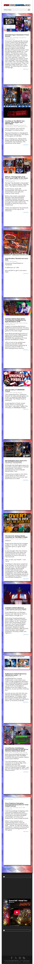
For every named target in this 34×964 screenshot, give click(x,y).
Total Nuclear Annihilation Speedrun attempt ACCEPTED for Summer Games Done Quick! (16, 749)
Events (20, 323)
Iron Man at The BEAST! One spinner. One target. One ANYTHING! (15, 122)
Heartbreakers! (9, 127)
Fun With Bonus (14, 960)
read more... (26, 69)
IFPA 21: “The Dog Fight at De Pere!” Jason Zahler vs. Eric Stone (16, 177)
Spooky (25, 323)
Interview (19, 610)
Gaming (15, 392)
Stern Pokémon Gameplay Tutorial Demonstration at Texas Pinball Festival (16, 804)
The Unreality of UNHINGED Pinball (15, 390)
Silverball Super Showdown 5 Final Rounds (17, 35)
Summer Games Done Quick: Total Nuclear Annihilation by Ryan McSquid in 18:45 (15, 320)
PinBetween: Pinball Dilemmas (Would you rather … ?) (16, 674)
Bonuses (11, 676)
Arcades (11, 539)
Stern (15, 127)
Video (10, 37)
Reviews (20, 392)
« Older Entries (7, 868)
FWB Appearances (10, 39)
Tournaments (22, 37)
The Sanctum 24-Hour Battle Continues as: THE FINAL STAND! (16, 536)
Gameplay (15, 37)
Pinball (7, 37)
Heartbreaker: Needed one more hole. (16, 259)
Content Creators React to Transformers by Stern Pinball (15, 608)
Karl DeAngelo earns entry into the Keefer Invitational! (16, 461)
